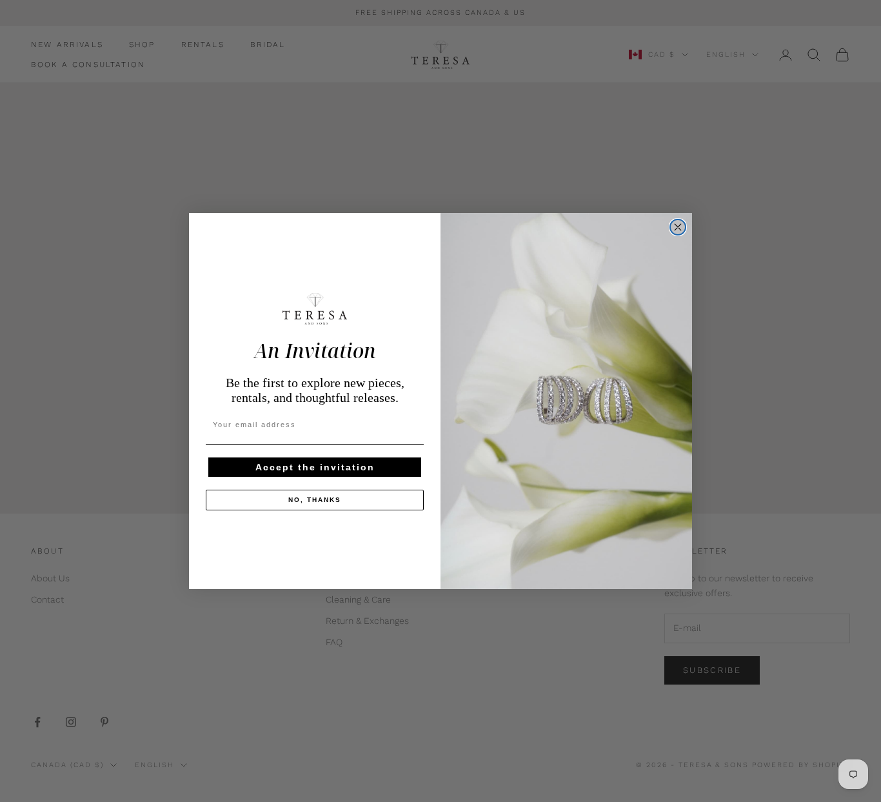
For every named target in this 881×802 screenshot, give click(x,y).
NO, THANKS (314, 499)
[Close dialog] (678, 227)
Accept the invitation (315, 467)
